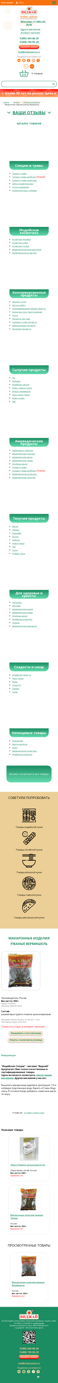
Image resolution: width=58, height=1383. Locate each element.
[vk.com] (19, 60)
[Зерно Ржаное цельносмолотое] (29, 1149)
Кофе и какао (18, 398)
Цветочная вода (19, 744)
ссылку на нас (38, 1323)
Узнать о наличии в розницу (26, 1039)
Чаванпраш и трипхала (22, 450)
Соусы (15, 315)
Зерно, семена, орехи (22, 388)
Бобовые (16, 381)
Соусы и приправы (20, 187)
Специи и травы (19, 173)
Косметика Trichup (20, 246)
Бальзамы (16, 533)
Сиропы (15, 530)
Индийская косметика (22, 619)
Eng (32, 66)
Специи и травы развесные (24, 180)
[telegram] (23, 60)
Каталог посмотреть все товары (29, 774)
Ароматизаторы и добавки (24, 190)
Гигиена (15, 622)
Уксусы (15, 536)
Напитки (16, 540)
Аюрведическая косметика (24, 253)
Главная (6, 102)
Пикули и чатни (19, 302)
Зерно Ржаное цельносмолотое (27, 1164)
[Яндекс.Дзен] (33, 60)
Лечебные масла (19, 464)
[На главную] (29, 13)
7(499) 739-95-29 (29, 42)
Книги (14, 747)
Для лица (16, 606)
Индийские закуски (20, 384)
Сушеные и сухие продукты (24, 322)
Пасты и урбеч (18, 305)
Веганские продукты (21, 329)
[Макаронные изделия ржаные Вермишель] (29, 1266)
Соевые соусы (18, 553)
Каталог (16, 102)
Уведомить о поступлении (26, 1033)
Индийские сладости (21, 675)
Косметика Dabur (20, 243)
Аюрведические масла (22, 457)
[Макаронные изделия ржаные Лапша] (29, 1199)
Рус (26, 66)
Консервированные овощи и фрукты (29, 308)
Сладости (16, 685)
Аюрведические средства (23, 477)
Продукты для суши (21, 319)
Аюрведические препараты (24, 626)
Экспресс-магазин (30, 32)
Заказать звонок (29, 47)
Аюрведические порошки (23, 454)
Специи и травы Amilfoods (24, 177)
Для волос (17, 602)
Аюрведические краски (22, 609)
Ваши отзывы (29, 112)
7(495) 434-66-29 (29, 38)
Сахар (15, 692)
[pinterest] (38, 60)
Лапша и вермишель (31, 102)
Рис (13, 378)
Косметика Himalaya (21, 239)
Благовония (17, 741)
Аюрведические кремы (22, 460)
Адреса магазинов (30, 29)
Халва (15, 682)
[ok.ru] (28, 60)
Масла (15, 526)
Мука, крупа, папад (21, 394)
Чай (14, 401)
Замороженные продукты (24, 325)
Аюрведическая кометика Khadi (26, 249)
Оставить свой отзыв (34, 1112)
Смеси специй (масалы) (22, 183)
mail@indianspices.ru (29, 52)
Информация (8, 1055)
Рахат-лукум (17, 678)
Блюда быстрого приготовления (27, 312)
